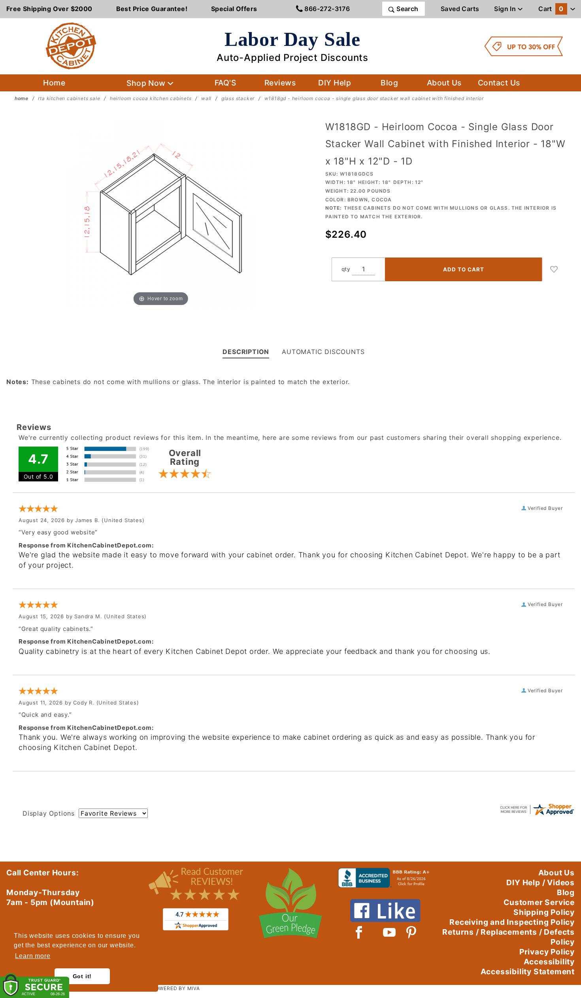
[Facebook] (359, 932)
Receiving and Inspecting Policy (512, 922)
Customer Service (539, 902)
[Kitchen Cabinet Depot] (71, 45)
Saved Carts (460, 9)
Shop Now (147, 83)
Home (54, 82)
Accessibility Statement (528, 971)
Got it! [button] (82, 976)
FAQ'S (225, 82)
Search (407, 9)
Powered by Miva (176, 988)
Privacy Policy (547, 951)
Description (246, 352)
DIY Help (334, 82)
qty (346, 269)
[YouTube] (389, 932)
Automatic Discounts (323, 352)
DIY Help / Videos (540, 882)
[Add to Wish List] (554, 269)
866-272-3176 (326, 9)
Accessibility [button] (549, 961)
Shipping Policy (544, 912)
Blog (389, 82)
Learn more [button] (32, 956)
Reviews (280, 82)
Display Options (49, 813)
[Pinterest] (411, 932)
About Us (444, 82)
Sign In (505, 9)
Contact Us (499, 82)
